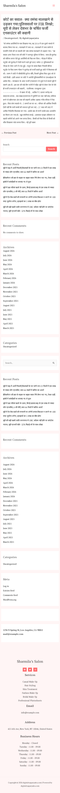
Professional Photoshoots (30, 700)
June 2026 (7, 260)
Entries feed (8, 590)
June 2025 (7, 314)
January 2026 (9, 282)
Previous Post (8, 132)
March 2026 (8, 273)
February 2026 (9, 278)
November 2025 (10, 291)
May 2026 (7, 264)
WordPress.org (9, 599)
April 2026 (8, 269)
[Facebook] (25, 670)
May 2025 (7, 319)
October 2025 (9, 296)
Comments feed (10, 595)
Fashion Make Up (30, 693)
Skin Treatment (30, 689)
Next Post (53, 132)
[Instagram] (35, 670)
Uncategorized (11, 38)
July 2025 (7, 310)
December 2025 (10, 287)
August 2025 (9, 305)
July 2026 (7, 255)
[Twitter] (30, 670)
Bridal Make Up (30, 697)
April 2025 (8, 323)
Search (6, 144)
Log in (6, 586)
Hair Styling (30, 685)
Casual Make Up (30, 681)
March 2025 (8, 328)
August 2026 (9, 251)
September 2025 (10, 301)
